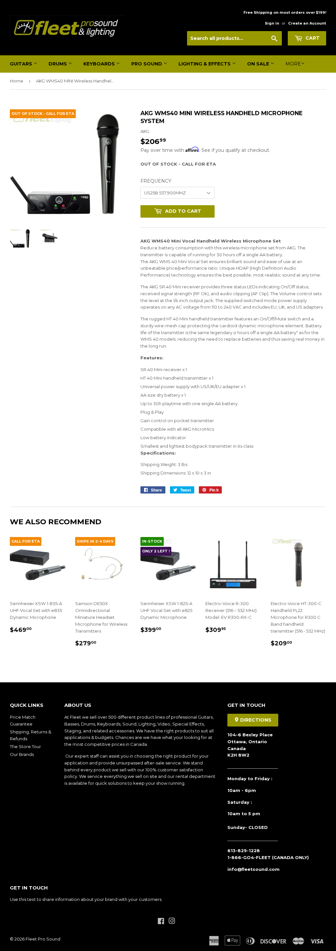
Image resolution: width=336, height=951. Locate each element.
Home (16, 80)
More (293, 64)
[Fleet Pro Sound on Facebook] (161, 921)
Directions (255, 720)
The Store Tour (25, 746)
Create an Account (307, 23)
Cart (312, 38)
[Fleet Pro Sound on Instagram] (172, 921)
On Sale (258, 64)
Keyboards (99, 64)
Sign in (272, 23)
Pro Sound (147, 64)
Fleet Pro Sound (43, 939)
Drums (58, 64)
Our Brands (22, 754)
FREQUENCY (155, 181)
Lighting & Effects (205, 64)
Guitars (21, 64)
